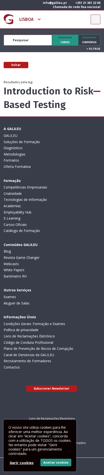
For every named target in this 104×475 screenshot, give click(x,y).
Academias (12, 206)
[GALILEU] (8, 19)
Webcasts (11, 264)
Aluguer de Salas (17, 303)
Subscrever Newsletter (51, 388)
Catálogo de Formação (22, 230)
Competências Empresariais (25, 187)
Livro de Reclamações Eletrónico (29, 336)
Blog (7, 251)
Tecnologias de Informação (25, 199)
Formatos (11, 160)
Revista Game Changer (21, 257)
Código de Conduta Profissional (28, 342)
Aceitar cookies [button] (55, 462)
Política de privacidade (21, 330)
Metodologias (14, 154)
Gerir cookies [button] (22, 462)
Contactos (12, 367)
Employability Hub (17, 212)
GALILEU (10, 135)
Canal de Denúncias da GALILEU (29, 354)
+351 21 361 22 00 (87, 3)
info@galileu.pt (54, 3)
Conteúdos (89, 40)
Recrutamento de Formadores (27, 361)
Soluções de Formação (22, 141)
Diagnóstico (13, 148)
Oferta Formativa (17, 166)
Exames (10, 297)
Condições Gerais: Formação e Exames (34, 323)
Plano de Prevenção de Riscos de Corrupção (38, 348)
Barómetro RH (15, 276)
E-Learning (12, 218)
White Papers (14, 270)
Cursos (65, 40)
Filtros (93, 48)
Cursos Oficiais (15, 224)
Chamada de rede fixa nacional (76, 7)
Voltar (16, 65)
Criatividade (13, 193)
